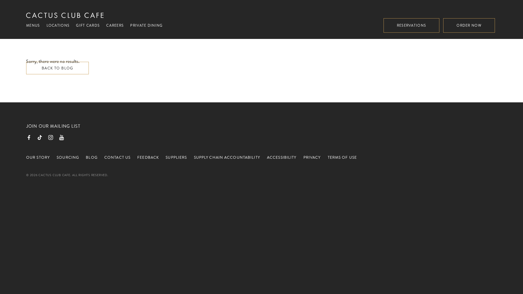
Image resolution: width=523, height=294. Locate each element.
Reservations (411, 25)
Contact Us (117, 157)
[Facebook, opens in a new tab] (29, 137)
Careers (115, 25)
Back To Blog (57, 68)
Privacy (312, 157)
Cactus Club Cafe (65, 15)
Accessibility (282, 157)
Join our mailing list (53, 126)
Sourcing (68, 157)
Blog (91, 157)
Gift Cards (88, 25)
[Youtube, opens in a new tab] (61, 137)
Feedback (148, 157)
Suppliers (176, 157)
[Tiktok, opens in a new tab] (39, 137)
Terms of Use (342, 157)
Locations (58, 25)
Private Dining (146, 25)
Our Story (38, 157)
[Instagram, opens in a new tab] (50, 137)
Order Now (469, 25)
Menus (33, 25)
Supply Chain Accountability (227, 157)
